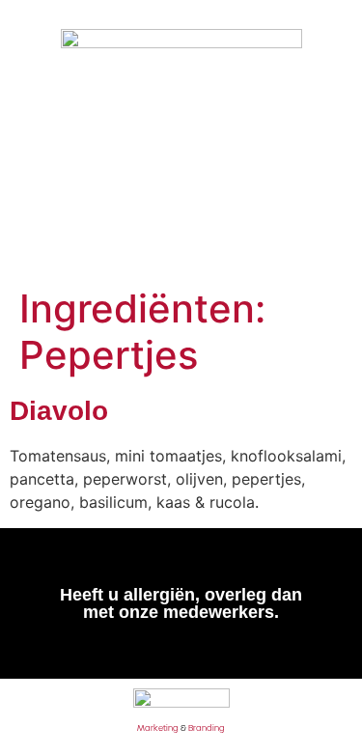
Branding (206, 728)
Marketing (158, 728)
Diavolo (59, 411)
